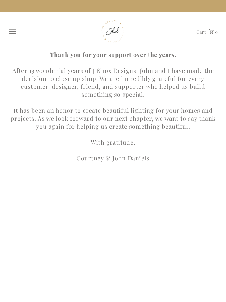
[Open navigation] (50, 31)
